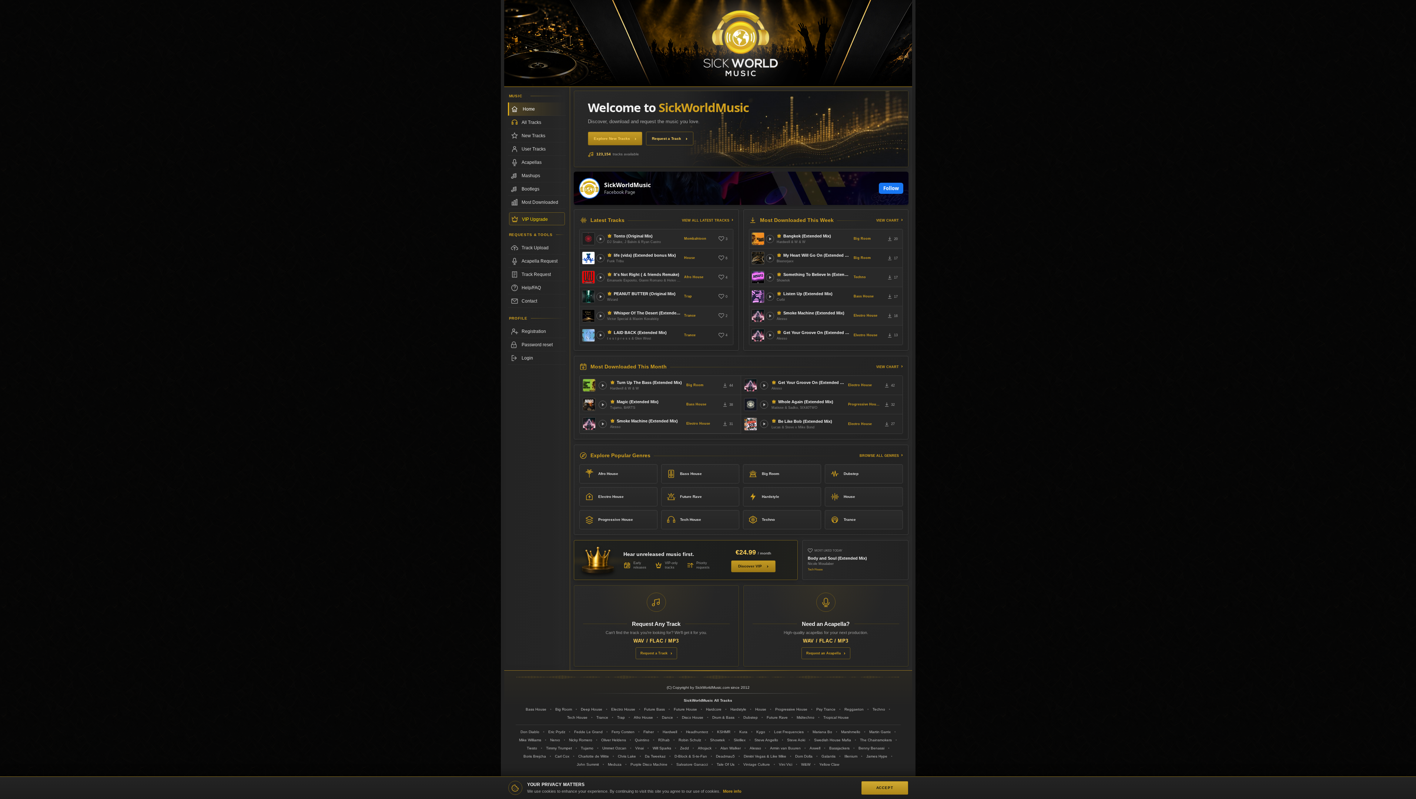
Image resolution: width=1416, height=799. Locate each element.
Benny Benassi (871, 748)
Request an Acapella (823, 653)
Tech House (690, 520)
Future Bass (654, 709)
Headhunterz (697, 732)
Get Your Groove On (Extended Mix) (817, 332)
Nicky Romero (580, 740)
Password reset (537, 344)
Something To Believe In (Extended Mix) (817, 274)
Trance (690, 315)
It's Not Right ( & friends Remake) (646, 274)
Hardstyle (770, 497)
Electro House (865, 315)
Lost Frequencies (789, 732)
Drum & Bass (723, 717)
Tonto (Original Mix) (633, 236)
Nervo (555, 740)
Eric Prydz (556, 732)
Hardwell (670, 732)
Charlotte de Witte (593, 756)
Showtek (717, 740)
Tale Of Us (725, 764)
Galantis (828, 756)
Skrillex (740, 740)
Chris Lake (627, 756)
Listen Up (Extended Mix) (808, 293)
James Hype (876, 756)
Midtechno (805, 717)
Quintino (642, 740)
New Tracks (533, 135)
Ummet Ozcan (614, 748)
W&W (805, 764)
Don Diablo (529, 732)
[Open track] (600, 239)
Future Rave (691, 497)
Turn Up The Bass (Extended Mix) (649, 382)
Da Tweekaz (655, 756)
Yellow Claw (829, 764)
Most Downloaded (540, 202)
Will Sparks (662, 748)
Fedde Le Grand (588, 732)
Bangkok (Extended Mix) (807, 236)
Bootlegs (530, 189)
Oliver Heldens (613, 740)
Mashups (531, 175)
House (689, 258)
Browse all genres (879, 456)
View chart (887, 220)
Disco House (692, 717)
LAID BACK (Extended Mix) (640, 332)
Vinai (639, 748)
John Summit (588, 764)
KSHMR (723, 732)
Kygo (760, 732)
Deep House (591, 709)
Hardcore (714, 709)
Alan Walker (730, 748)
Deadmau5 (725, 756)
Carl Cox (562, 756)
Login (527, 358)
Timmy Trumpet (559, 748)
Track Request (536, 274)
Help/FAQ (531, 287)
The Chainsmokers (876, 740)
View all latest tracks (705, 220)
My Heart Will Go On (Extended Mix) (817, 255)
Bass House (864, 296)
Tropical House (836, 717)
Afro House (693, 277)
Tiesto (532, 748)
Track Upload (535, 247)
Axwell (815, 748)
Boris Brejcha (534, 756)
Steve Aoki (796, 740)
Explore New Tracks (612, 138)
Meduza (615, 764)
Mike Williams (530, 740)
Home (529, 109)
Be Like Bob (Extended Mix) (805, 421)
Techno (860, 277)
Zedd (684, 748)
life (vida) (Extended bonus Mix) (645, 255)
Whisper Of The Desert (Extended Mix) (647, 313)
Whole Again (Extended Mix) (805, 402)
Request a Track (666, 138)
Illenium (850, 756)
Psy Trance (826, 709)
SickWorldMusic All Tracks (708, 700)
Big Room (862, 238)
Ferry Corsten (623, 732)
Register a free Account (537, 331)
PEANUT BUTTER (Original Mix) (645, 293)
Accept (884, 788)
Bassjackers (839, 748)
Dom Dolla (804, 756)
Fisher (648, 732)
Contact (529, 301)
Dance (667, 717)
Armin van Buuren (785, 748)
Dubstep (851, 474)
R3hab (664, 740)
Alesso (755, 748)
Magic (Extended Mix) (638, 402)
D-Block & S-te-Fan (690, 756)
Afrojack (705, 748)
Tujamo (587, 748)
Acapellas (532, 162)
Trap (688, 296)
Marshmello (850, 732)
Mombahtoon (695, 238)
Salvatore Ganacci (692, 764)
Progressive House (864, 404)
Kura (743, 732)
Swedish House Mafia (832, 740)
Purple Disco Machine (648, 764)
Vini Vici (785, 764)
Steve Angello (766, 740)
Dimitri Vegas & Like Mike (765, 756)
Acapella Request (540, 261)
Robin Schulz (690, 740)
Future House (685, 709)
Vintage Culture (756, 764)
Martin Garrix (880, 732)
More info (732, 791)
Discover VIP (750, 566)
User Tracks (534, 149)
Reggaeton (854, 709)
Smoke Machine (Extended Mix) (813, 313)
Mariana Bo (822, 732)
